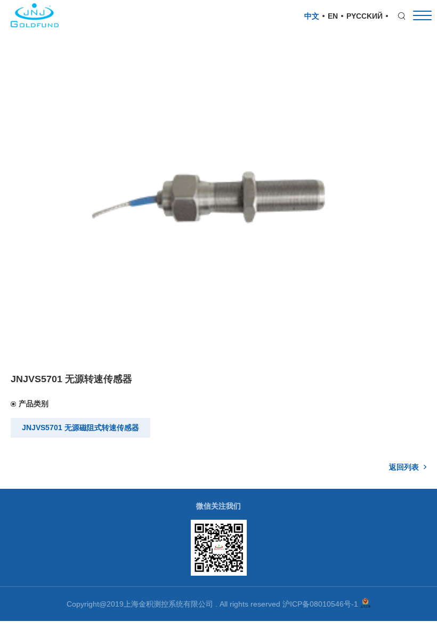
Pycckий (364, 16)
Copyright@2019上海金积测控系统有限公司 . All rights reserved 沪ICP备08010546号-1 (213, 604)
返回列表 (404, 467)
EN (333, 16)
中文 (311, 16)
